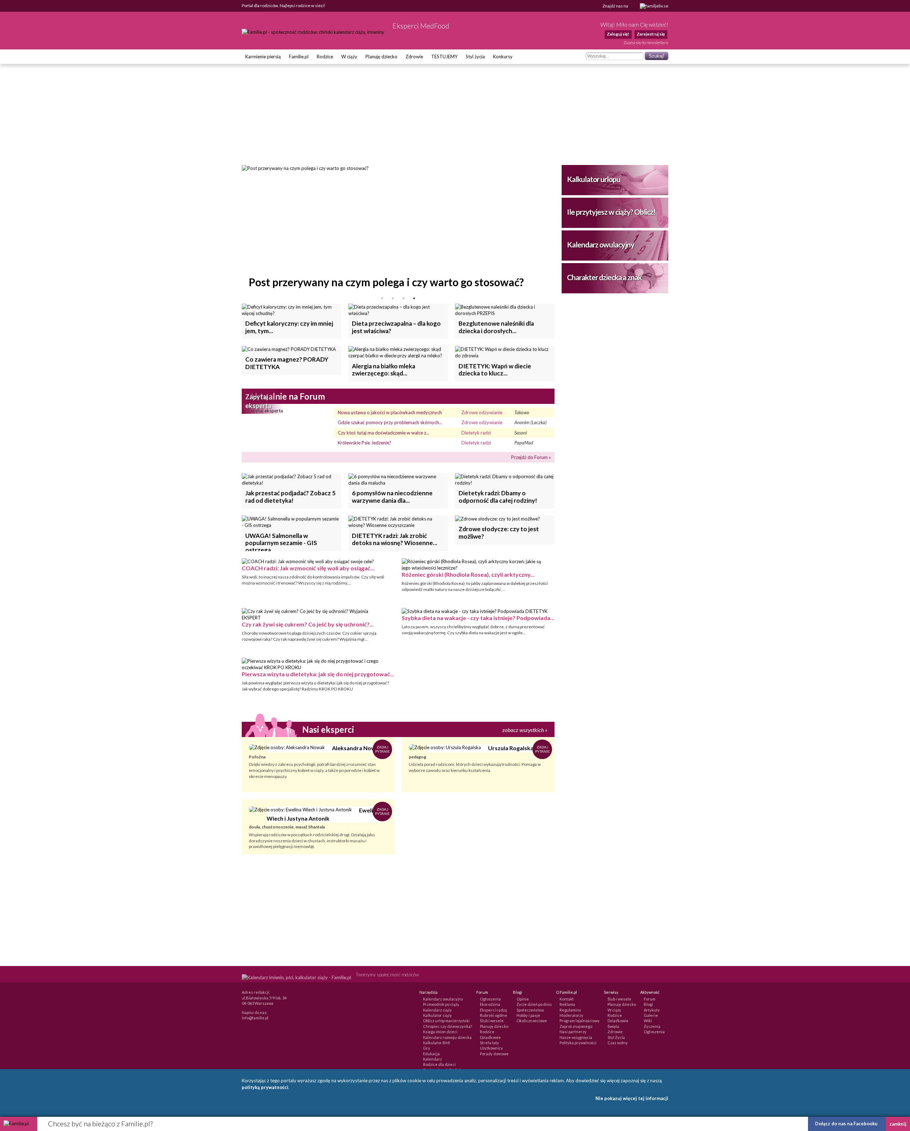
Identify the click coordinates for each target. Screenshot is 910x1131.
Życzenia (652, 1026)
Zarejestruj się (651, 34)
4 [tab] (414, 298)
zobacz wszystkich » (524, 730)
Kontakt (567, 999)
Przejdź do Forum (529, 457)
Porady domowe (494, 1053)
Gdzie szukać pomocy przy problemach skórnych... (390, 422)
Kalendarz (432, 1059)
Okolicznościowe (531, 1020)
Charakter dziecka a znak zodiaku (604, 283)
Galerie (651, 1015)
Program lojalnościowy (580, 1020)
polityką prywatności (265, 1087)
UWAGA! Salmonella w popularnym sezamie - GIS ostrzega (281, 541)
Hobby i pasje (528, 1015)
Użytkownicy (491, 1048)
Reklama (567, 1004)
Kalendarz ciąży (437, 1010)
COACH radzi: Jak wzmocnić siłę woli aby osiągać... (308, 568)
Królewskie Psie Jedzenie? (364, 443)
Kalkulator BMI (436, 1042)
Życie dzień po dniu (534, 1004)
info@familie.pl (255, 1017)
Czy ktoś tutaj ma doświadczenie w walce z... (383, 433)
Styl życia (475, 56)
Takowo (521, 412)
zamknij (897, 1124)
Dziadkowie (490, 1037)
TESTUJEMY (444, 56)
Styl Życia (616, 1037)
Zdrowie (414, 56)
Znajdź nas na (616, 6)
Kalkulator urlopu (593, 179)
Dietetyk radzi (476, 433)
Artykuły (652, 1010)
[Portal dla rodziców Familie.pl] (313, 32)
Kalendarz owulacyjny (600, 244)
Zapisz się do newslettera (645, 42)
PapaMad (523, 443)
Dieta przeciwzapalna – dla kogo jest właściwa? (396, 327)
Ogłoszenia (490, 999)
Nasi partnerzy (573, 1031)
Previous (236, 229)
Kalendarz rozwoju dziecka (447, 1037)
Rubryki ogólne (493, 1015)
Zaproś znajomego (576, 1026)
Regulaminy (570, 1010)
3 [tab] (403, 298)
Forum (649, 999)
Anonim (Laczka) (530, 422)
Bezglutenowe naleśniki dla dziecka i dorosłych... (496, 327)
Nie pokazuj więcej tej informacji (631, 1098)
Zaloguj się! (618, 34)
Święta (613, 1026)
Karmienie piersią (263, 56)
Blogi (648, 1004)
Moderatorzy (571, 1015)
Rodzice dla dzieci (439, 1064)
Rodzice (325, 56)
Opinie (522, 999)
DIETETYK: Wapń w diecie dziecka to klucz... (495, 369)
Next (559, 229)
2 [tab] (392, 298)
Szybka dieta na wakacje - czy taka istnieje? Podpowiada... (478, 617)
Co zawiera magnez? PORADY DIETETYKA (286, 363)
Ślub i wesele (492, 1020)
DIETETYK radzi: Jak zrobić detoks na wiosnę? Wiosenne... (394, 539)
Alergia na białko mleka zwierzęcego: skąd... (383, 369)
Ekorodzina (490, 1004)
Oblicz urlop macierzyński (446, 1020)
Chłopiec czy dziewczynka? (447, 1026)
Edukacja (431, 1053)
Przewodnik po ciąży (441, 1004)
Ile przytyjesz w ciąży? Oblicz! (611, 211)
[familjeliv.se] (654, 6)
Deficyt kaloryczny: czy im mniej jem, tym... (289, 327)
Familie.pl (299, 56)
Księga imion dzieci (440, 1031)
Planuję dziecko (381, 56)
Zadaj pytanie (382, 749)
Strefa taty (489, 1042)
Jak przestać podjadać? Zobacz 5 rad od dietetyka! (290, 496)
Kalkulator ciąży (437, 1015)
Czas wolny (617, 1042)
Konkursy (503, 56)
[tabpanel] (398, 229)
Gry (426, 1048)
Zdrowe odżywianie (481, 412)
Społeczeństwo (530, 1010)
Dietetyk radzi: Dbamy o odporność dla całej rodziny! (498, 496)
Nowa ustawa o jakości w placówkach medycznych (390, 412)
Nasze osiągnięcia (576, 1037)
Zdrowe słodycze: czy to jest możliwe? (499, 532)
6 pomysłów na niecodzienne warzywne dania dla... (392, 496)
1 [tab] (382, 298)
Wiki (648, 1020)
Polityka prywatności (578, 1042)
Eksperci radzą (493, 1010)
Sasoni (520, 433)
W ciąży (349, 56)
